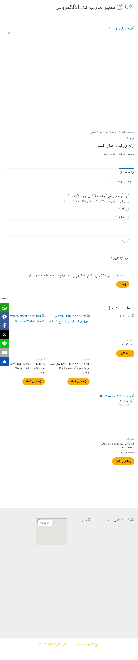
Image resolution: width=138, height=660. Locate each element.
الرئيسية (131, 132)
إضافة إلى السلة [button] (78, 381)
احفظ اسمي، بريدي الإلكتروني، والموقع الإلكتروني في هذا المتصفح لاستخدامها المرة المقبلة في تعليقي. (76, 275)
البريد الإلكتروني (120, 258)
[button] (9, 32)
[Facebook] (4, 325)
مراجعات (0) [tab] (126, 172)
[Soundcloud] (17, 619)
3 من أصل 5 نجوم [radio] (106, 210)
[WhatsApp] (4, 307)
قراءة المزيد (125, 353)
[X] (4, 334)
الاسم (125, 240)
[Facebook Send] (4, 316)
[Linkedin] (17, 608)
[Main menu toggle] (7, 7)
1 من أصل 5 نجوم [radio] (115, 210)
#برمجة (106, 154)
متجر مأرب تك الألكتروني (85, 7)
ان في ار (121, 132)
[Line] (4, 343)
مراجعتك (122, 217)
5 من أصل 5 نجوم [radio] (97, 210)
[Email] (4, 352)
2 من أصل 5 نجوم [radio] (110, 210)
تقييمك (123, 209)
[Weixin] (17, 587)
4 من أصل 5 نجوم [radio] (101, 210)
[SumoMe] (4, 361)
